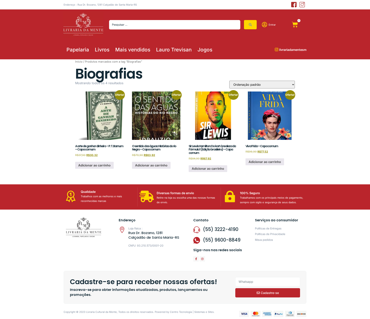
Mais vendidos (132, 50)
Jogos (205, 50)
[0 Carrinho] (295, 25)
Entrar (272, 24)
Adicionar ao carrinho (94, 165)
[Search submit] (250, 24)
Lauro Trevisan (174, 50)
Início (78, 61)
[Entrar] (265, 25)
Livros (102, 50)
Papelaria (77, 50)
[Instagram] (202, 259)
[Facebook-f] (196, 259)
